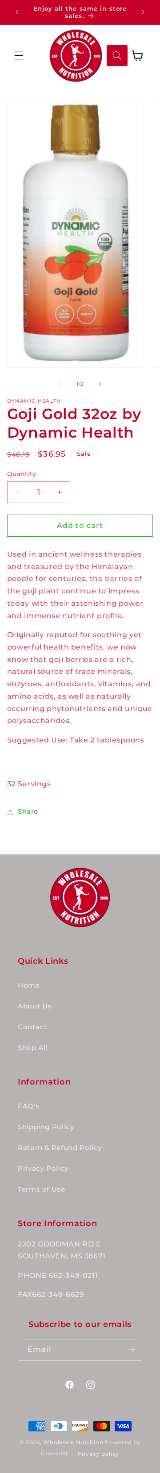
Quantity (21, 473)
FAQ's (28, 1106)
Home (29, 985)
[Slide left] (60, 384)
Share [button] (28, 811)
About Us (35, 1006)
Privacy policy (98, 1454)
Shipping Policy (46, 1127)
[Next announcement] (143, 12)
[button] (18, 55)
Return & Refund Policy (60, 1148)
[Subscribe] (131, 1350)
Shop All (33, 1048)
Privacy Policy (43, 1169)
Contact (32, 1027)
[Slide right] (100, 384)
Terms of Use (41, 1189)
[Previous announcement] (17, 12)
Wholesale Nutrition (73, 1442)
